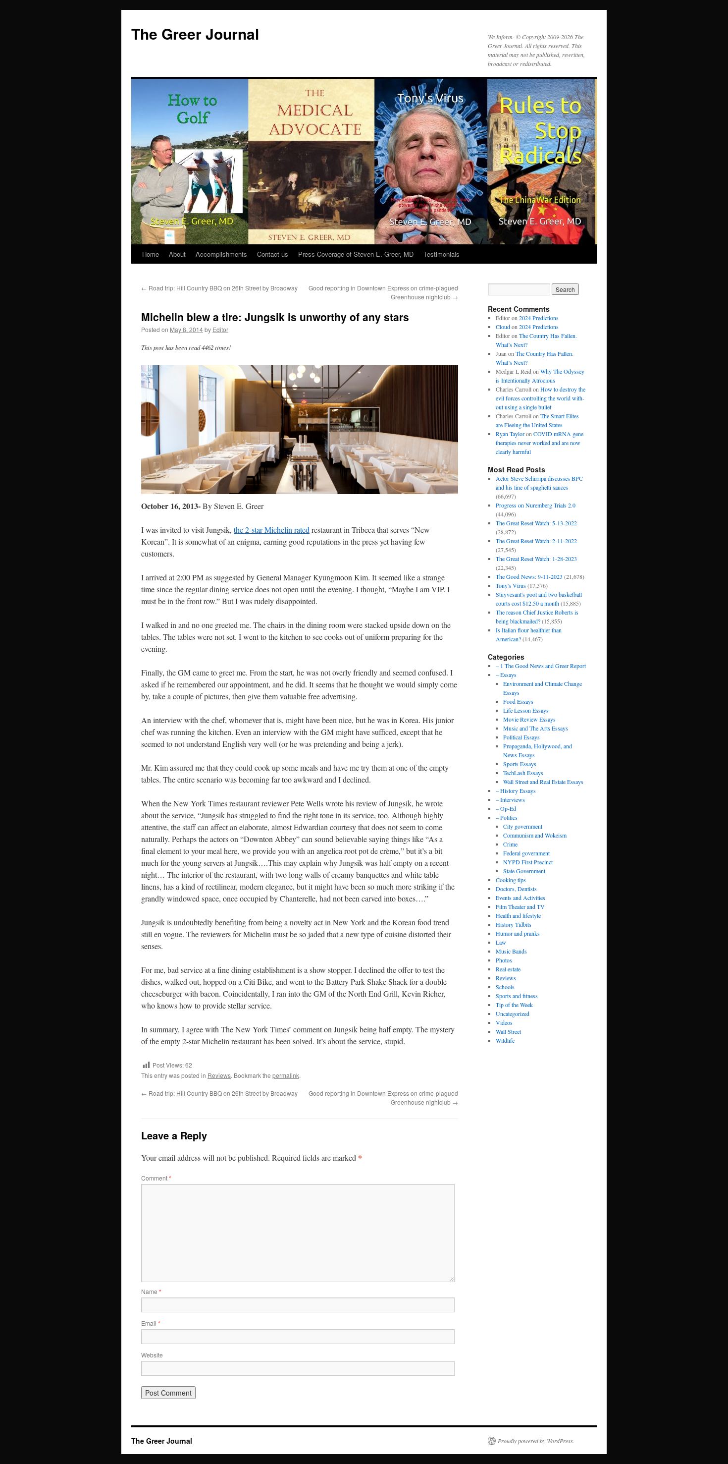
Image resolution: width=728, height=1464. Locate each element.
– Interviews (510, 799)
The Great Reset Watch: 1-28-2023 (536, 559)
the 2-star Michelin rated (272, 529)
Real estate (508, 969)
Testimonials (441, 254)
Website (152, 1355)
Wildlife (505, 1040)
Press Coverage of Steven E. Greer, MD (356, 254)
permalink (285, 1075)
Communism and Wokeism (535, 835)
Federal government (526, 853)
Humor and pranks (518, 933)
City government (522, 826)
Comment (156, 1178)
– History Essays (516, 790)
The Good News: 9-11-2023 (529, 576)
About (177, 254)
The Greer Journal (195, 33)
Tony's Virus (511, 585)
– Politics (507, 817)
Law (501, 942)
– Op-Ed (506, 808)
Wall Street (508, 1031)
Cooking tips (511, 880)
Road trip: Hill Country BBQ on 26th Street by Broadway (219, 287)
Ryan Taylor (510, 434)
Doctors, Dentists (516, 889)
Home (150, 254)
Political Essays (521, 737)
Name (151, 1291)
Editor (220, 329)
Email (150, 1323)
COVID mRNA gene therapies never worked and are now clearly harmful (539, 442)
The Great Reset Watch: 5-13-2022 (536, 523)
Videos (504, 1022)
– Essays (506, 674)
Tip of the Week (514, 1005)
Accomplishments (221, 254)
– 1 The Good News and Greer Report (541, 666)
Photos (504, 960)
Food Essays (518, 701)
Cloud (503, 327)
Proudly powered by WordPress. (536, 1441)
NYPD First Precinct (528, 862)
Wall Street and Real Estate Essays (543, 782)
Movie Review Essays (529, 719)
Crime (510, 844)
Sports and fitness (517, 996)
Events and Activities (520, 897)
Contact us (272, 254)
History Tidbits (513, 924)
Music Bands (511, 951)
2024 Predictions (539, 318)
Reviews (219, 1075)
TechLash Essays (523, 773)
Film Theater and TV (520, 906)
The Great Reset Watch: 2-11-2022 (536, 541)
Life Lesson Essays (526, 710)
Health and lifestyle (518, 915)
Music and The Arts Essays (535, 728)
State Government (524, 871)
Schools (505, 987)
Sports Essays (519, 764)
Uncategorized (512, 1013)
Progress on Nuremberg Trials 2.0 (535, 505)
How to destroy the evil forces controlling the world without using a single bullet (540, 398)
